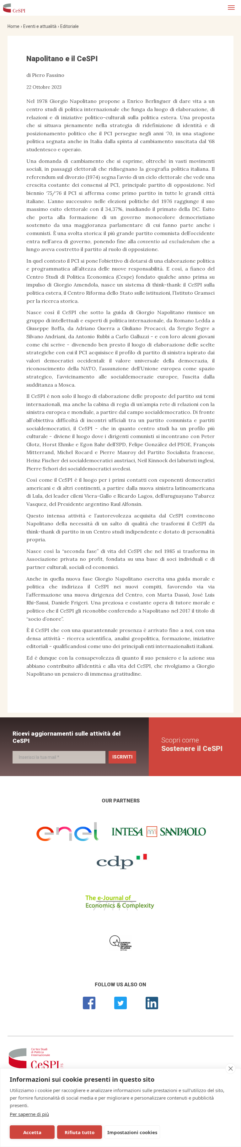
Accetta (32, 1132)
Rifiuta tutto (79, 1132)
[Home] (14, 8)
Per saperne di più (29, 1114)
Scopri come (191, 744)
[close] (230, 1068)
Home (13, 26)
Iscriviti (122, 756)
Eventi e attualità (39, 26)
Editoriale (69, 26)
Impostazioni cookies (132, 1132)
